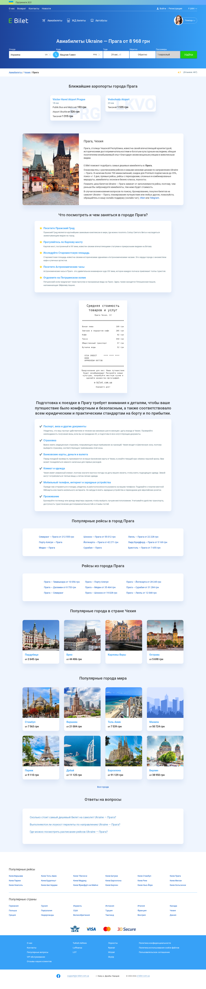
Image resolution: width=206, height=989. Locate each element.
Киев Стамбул (144, 876)
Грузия (44, 906)
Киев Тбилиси (80, 876)
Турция (108, 910)
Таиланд (109, 915)
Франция (142, 910)
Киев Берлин (111, 885)
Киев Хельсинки (178, 885)
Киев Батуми (111, 876)
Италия (141, 906)
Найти (188, 55)
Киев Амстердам (49, 885)
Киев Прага (175, 876)
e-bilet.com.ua (143, 976)
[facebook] (58, 976)
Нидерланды (47, 915)
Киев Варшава (16, 876)
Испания (109, 906)
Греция (12, 915)
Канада (173, 906)
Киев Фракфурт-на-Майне (85, 885)
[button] (73, 817)
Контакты (34, 8)
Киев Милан (176, 880)
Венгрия (142, 915)
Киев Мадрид (79, 880)
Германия (14, 906)
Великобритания (81, 915)
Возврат (21, 8)
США (75, 910)
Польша (13, 910)
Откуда (12, 49)
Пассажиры (161, 49)
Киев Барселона (113, 880)
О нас (12, 8)
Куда (58, 49)
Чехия (173, 910)
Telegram (154, 198)
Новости (46, 8)
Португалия (46, 910)
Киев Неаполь (16, 885)
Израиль (77, 906)
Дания (173, 915)
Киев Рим (142, 880)
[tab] (103, 817)
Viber (142, 198)
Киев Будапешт (48, 880)
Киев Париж (15, 880)
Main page (15, 19)
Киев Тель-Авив (48, 876)
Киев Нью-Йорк (145, 885)
